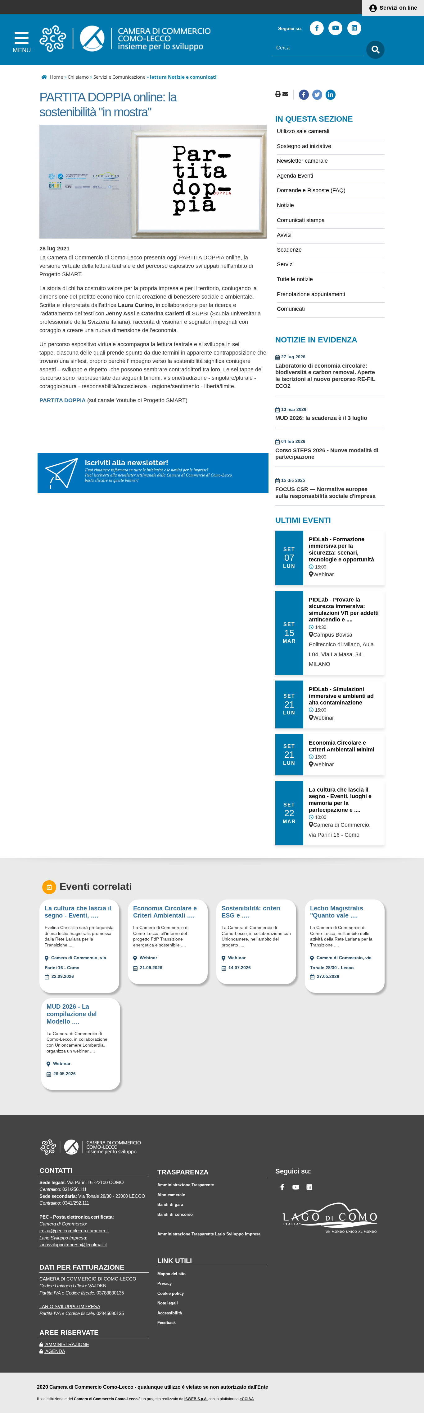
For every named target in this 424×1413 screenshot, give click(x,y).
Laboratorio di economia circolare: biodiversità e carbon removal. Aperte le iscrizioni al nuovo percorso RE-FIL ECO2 (325, 376)
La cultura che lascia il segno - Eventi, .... (78, 912)
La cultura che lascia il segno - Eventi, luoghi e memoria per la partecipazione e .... (340, 800)
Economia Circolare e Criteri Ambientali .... (165, 912)
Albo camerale (171, 1194)
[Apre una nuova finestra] (304, 95)
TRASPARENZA (183, 1172)
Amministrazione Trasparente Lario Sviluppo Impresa (208, 1234)
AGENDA (54, 1351)
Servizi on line (398, 8)
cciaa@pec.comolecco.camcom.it (74, 1230)
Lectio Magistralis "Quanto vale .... (336, 912)
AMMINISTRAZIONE (66, 1344)
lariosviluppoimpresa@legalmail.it (73, 1244)
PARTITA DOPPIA (62, 400)
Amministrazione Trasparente (185, 1185)
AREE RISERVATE (69, 1332)
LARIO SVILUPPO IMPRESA (69, 1306)
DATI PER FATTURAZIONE (81, 1267)
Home (56, 77)
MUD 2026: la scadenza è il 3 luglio (321, 418)
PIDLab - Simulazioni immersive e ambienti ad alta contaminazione (341, 696)
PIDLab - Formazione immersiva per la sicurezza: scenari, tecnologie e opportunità (341, 549)
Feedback (166, 1322)
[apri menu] (21, 39)
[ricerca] (374, 50)
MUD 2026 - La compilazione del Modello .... (72, 1014)
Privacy (164, 1283)
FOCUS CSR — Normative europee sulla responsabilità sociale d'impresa (325, 492)
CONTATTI (55, 1170)
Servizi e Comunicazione (119, 77)
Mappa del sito (171, 1273)
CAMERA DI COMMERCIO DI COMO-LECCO (87, 1278)
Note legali (167, 1303)
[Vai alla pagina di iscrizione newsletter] (153, 473)
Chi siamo (78, 77)
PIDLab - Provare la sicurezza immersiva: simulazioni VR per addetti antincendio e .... (344, 610)
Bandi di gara (170, 1204)
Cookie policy (170, 1293)
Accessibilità (169, 1313)
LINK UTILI (174, 1261)
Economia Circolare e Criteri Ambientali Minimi (341, 746)
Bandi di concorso (175, 1214)
